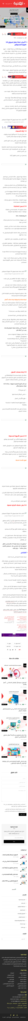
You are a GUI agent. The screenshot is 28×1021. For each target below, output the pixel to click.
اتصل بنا (4, 1017)
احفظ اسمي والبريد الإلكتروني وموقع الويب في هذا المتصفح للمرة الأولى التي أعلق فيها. (15, 805)
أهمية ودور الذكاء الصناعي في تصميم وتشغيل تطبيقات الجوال (14, 710)
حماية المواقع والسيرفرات (20, 920)
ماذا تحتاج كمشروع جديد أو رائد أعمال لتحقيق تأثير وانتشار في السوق (14, 736)
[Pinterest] (8, 650)
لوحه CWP (23, 927)
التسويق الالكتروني (10, 986)
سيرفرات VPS (23, 975)
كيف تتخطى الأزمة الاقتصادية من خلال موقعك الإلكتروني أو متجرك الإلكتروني (14, 762)
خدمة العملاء (23, 1017)
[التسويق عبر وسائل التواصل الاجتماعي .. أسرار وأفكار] (14, 672)
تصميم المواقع (22, 917)
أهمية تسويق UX (17, 643)
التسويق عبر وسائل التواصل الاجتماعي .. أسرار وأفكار (14, 683)
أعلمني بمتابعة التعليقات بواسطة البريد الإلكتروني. (15, 809)
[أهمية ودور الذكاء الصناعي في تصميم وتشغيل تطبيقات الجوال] (14, 698)
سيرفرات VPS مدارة (22, 977)
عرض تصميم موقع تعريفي (8, 984)
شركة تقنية (8, 646)
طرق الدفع (12, 979)
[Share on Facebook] (15, 650)
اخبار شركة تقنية (22, 900)
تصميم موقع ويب (9, 601)
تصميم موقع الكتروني (21, 984)
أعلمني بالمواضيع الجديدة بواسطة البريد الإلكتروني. (14, 811)
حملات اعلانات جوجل (22, 988)
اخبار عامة (23, 903)
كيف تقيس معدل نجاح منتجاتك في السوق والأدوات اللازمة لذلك (21, 626)
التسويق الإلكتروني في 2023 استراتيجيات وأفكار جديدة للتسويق (9, 618)
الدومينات (12, 973)
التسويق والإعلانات (14, 14)
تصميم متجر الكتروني (22, 986)
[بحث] (4, 3)
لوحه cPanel (22, 924)
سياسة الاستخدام (15, 1017)
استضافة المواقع (21, 906)
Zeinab (18, 23)
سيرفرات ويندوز (23, 979)
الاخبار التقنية (22, 910)
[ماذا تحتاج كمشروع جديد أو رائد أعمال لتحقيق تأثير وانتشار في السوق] (14, 724)
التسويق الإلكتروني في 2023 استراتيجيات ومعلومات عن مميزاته (21, 618)
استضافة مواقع (23, 973)
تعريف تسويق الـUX (17, 646)
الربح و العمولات (10, 975)
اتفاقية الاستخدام (10, 977)
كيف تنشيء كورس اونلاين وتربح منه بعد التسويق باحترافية (14, 610)
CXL (13, 520)
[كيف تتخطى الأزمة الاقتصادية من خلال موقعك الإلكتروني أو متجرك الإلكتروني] (14, 750)
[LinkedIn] (10, 650)
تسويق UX (9, 643)
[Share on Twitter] (13, 650)
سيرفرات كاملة (23, 981)
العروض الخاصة (11, 981)
